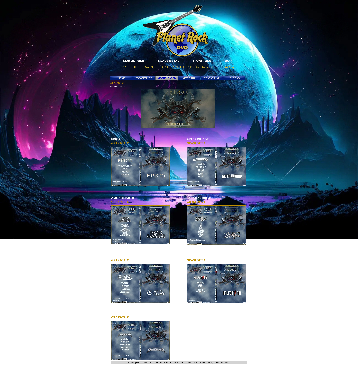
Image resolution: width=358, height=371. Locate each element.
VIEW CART (179, 362)
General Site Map (222, 362)
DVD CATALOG (144, 362)
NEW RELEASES (117, 87)
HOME (131, 362)
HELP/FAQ (207, 362)
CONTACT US (194, 362)
